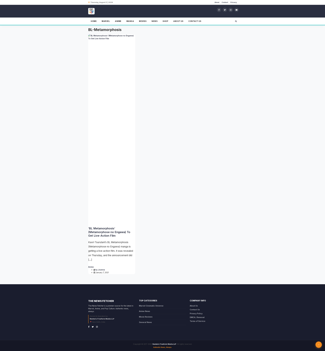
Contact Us (194, 21)
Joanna (101, 270)
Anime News (144, 311)
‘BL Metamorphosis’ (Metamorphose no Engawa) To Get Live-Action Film (109, 232)
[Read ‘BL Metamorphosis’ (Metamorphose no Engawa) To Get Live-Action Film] (111, 129)
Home (94, 21)
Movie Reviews (145, 317)
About (217, 2)
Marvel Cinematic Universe (151, 306)
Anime (118, 21)
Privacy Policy (196, 313)
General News (145, 322)
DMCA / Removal (197, 317)
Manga (130, 21)
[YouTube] (236, 10)
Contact (225, 2)
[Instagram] (231, 10)
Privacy (233, 2)
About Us (178, 21)
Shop (165, 21)
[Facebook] (219, 10)
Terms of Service (197, 321)
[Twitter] (225, 10)
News (155, 21)
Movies (143, 21)
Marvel (106, 21)
